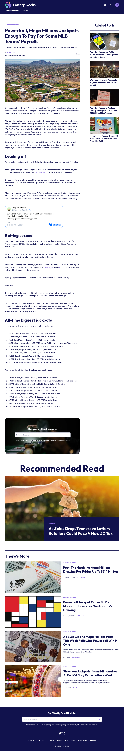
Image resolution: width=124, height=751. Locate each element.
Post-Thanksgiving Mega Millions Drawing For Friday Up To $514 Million (90, 569)
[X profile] (111, 5)
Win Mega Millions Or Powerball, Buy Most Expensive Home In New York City (103, 82)
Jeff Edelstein (12, 53)
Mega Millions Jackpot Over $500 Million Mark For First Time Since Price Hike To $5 (104, 138)
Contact (41, 740)
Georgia (49, 267)
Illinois (61, 267)
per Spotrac (40, 172)
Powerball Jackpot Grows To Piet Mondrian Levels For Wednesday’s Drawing (87, 606)
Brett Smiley (81, 577)
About (31, 740)
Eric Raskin (76, 657)
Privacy (51, 740)
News (25, 11)
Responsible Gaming (87, 740)
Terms (59, 740)
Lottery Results (12, 11)
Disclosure (70, 740)
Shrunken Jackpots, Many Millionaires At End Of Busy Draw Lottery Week (90, 673)
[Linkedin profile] (105, 5)
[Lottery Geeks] (20, 5)
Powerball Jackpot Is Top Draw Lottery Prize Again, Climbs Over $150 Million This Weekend (103, 110)
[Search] (117, 5)
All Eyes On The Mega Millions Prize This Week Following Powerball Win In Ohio (90, 640)
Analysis (52, 523)
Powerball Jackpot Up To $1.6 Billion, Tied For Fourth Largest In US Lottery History (104, 54)
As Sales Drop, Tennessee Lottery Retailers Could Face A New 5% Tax (81, 531)
